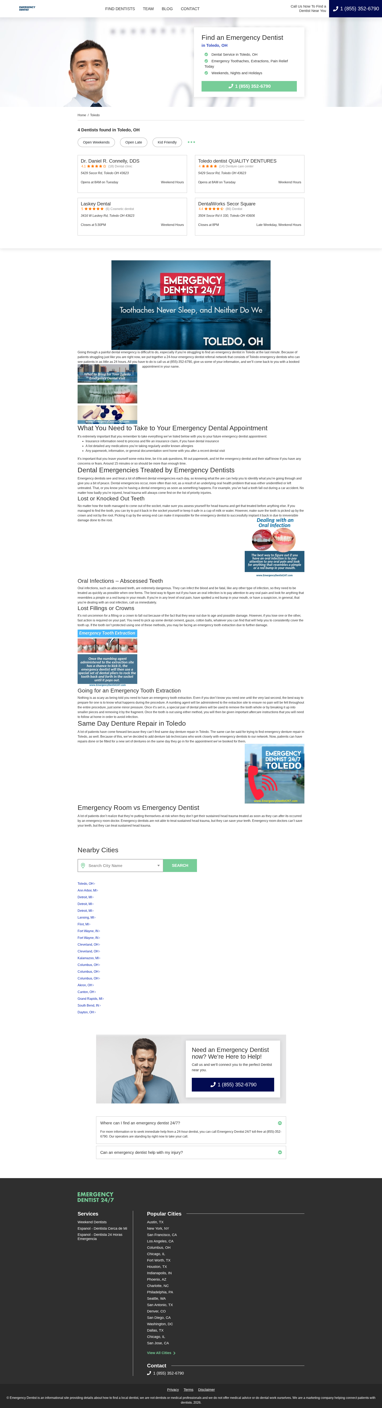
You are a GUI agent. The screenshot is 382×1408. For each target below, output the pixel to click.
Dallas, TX (155, 1330)
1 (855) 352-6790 (359, 9)
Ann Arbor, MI (87, 890)
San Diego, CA (159, 1318)
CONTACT (190, 9)
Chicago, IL (156, 1254)
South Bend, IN (88, 1005)
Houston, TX (157, 1267)
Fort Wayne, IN (88, 931)
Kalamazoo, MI (88, 958)
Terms (188, 1390)
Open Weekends (96, 142)
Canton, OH (86, 992)
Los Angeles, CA (160, 1241)
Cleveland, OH (88, 944)
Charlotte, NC (158, 1286)
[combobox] (120, 865)
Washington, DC (160, 1324)
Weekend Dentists (92, 1222)
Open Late (133, 142)
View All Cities (159, 1353)
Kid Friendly (167, 142)
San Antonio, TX (160, 1305)
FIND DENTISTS (120, 9)
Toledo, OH (86, 883)
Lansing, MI (86, 917)
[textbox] (125, 865)
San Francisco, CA (162, 1235)
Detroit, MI (85, 897)
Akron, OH (85, 985)
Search (180, 865)
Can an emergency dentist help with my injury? (141, 1152)
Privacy (173, 1390)
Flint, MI (83, 924)
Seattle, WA (156, 1299)
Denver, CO (156, 1311)
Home (82, 115)
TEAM (148, 9)
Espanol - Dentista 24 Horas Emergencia (100, 1237)
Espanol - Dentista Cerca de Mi (102, 1228)
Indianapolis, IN (159, 1273)
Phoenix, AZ (156, 1279)
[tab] (191, 1123)
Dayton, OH (86, 1012)
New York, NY (158, 1228)
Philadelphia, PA (160, 1292)
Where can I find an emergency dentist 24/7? (140, 1123)
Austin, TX (155, 1222)
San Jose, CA (158, 1343)
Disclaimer (206, 1390)
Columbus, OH (88, 965)
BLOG (167, 9)
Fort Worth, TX (159, 1260)
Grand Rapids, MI (90, 998)
